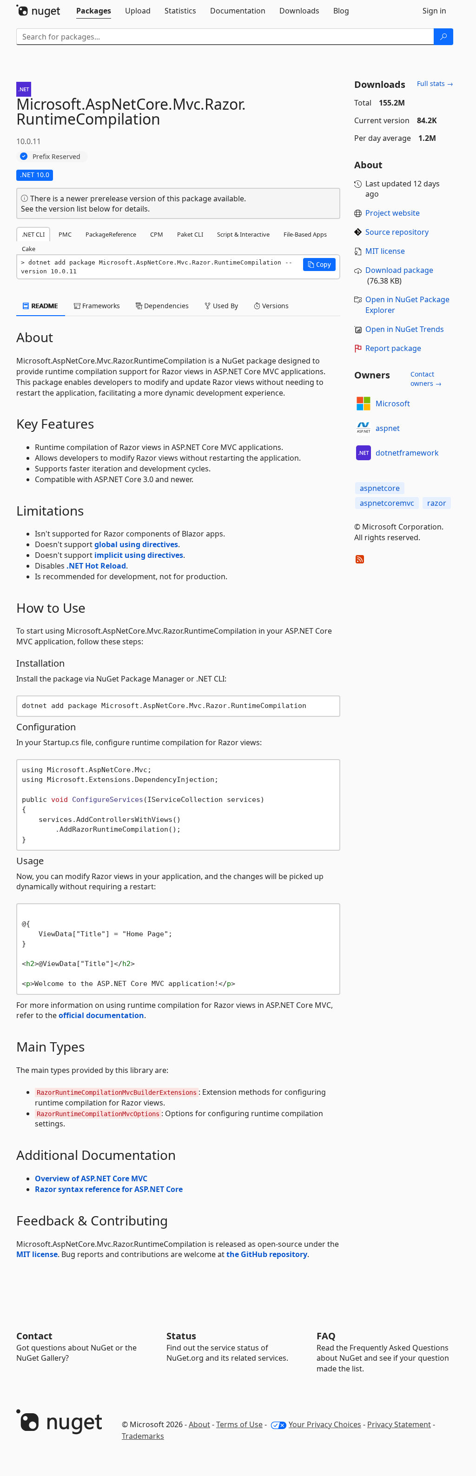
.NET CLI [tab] (33, 234)
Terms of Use (239, 1424)
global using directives (136, 544)
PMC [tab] (65, 234)
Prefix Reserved (56, 156)
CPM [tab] (156, 234)
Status (181, 1336)
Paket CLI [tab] (190, 234)
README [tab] (44, 305)
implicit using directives (138, 555)
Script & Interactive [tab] (243, 234)
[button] (319, 264)
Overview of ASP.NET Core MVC (91, 1178)
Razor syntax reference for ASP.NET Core (109, 1189)
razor (436, 503)
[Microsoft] (363, 403)
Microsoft (393, 403)
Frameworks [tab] (100, 305)
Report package (393, 348)
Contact (34, 1336)
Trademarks (143, 1436)
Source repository (397, 232)
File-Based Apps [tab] (305, 234)
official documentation (101, 1015)
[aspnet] (363, 428)
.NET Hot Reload (96, 566)
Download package (399, 270)
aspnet (388, 428)
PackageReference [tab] (111, 234)
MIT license (37, 1254)
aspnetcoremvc (387, 503)
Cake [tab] (28, 249)
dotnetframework (407, 453)
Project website (392, 213)
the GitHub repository (266, 1254)
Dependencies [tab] (165, 305)
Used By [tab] (224, 305)
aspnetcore (380, 488)
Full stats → (435, 83)
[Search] (443, 36)
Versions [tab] (274, 305)
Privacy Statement (399, 1424)
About (199, 1424)
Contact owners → (426, 379)
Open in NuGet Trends (404, 329)
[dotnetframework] (363, 452)
